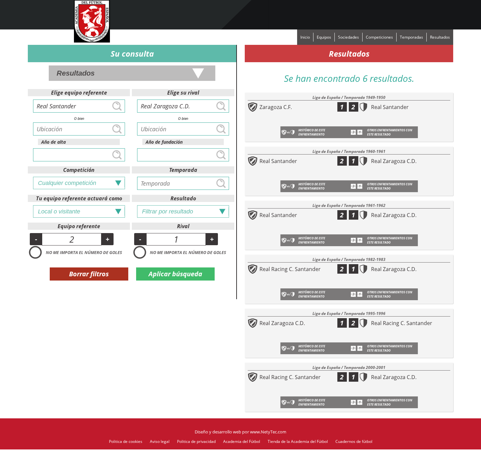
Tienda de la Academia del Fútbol (298, 441)
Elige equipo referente (79, 92)
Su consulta (132, 53)
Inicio (305, 37)
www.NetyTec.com (268, 432)
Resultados (440, 37)
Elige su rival (183, 92)
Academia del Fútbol (241, 441)
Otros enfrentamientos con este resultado (389, 132)
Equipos (324, 37)
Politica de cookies (125, 441)
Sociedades (348, 37)
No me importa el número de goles (84, 252)
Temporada (183, 169)
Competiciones (379, 37)
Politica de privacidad (196, 441)
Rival (183, 226)
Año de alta (53, 142)
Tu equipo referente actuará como (79, 198)
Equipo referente (79, 226)
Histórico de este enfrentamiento (311, 132)
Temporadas (411, 37)
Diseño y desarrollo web (218, 432)
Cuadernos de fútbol (353, 441)
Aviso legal (159, 441)
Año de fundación (164, 142)
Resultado (183, 198)
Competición (79, 169)
